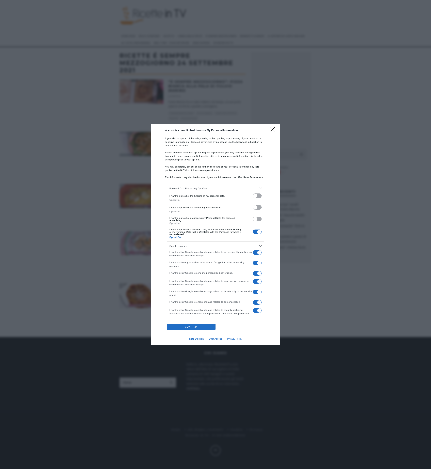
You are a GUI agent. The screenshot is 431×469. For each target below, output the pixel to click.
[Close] (274, 130)
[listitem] (215, 188)
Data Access (215, 338)
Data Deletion (196, 338)
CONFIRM (191, 327)
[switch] (257, 195)
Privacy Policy (234, 338)
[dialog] (215, 234)
